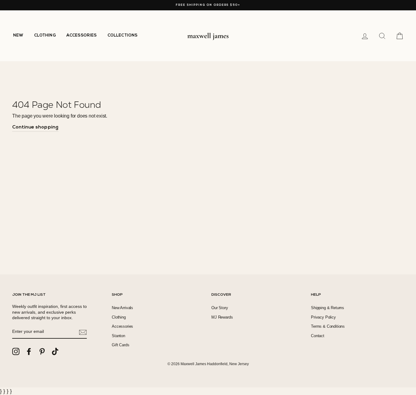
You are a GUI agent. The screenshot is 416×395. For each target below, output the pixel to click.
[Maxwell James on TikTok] (55, 351)
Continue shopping (35, 127)
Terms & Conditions (328, 326)
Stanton (118, 335)
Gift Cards (120, 345)
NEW (18, 35)
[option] (208, 5)
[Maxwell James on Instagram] (15, 351)
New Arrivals (122, 307)
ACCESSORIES (81, 35)
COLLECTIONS (123, 35)
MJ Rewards (222, 317)
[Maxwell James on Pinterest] (42, 351)
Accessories (122, 326)
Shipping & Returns (327, 307)
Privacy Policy (323, 317)
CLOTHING (45, 35)
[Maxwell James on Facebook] (29, 351)
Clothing (119, 317)
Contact (317, 335)
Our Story (219, 307)
